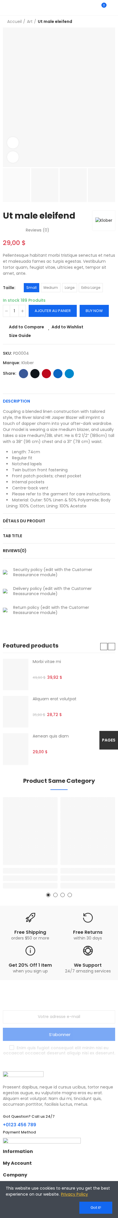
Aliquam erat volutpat (54, 699)
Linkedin (57, 373)
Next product (111, 22)
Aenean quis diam (51, 736)
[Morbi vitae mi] (15, 674)
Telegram (69, 373)
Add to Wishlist (67, 327)
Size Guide (20, 335)
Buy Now (94, 310)
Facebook (23, 373)
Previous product (96, 22)
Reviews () (37, 230)
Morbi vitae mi (47, 661)
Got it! (96, 1207)
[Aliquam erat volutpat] (15, 711)
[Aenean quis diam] (15, 749)
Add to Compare (26, 327)
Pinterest (46, 373)
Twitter (35, 373)
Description (16, 401)
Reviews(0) (15, 551)
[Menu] (5, 7)
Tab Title (12, 536)
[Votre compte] (112, 7)
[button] (103, 646)
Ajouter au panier (53, 310)
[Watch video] (13, 142)
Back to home (104, 22)
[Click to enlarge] (13, 157)
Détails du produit (24, 521)
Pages (108, 740)
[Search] (92, 7)
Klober (27, 363)
